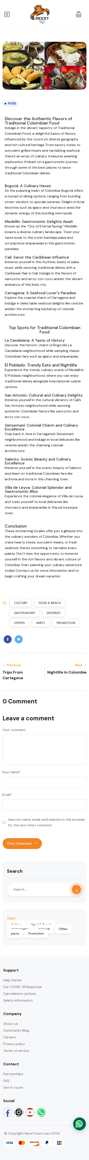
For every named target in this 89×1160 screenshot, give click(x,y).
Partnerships (13, 1074)
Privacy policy (14, 1044)
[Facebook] (7, 1112)
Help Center (12, 980)
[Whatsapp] (41, 1112)
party (40, 623)
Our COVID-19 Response (22, 987)
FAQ (6, 1080)
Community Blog (16, 1030)
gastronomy (24, 613)
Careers (9, 1037)
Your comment (14, 730)
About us (10, 1023)
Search (15, 871)
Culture (20, 603)
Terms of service (16, 1050)
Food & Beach (50, 603)
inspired (53, 613)
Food (12, 103)
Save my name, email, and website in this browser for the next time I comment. (46, 822)
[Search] (76, 889)
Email (7, 794)
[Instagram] (18, 1112)
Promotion (66, 623)
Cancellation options (19, 993)
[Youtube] (30, 1112)
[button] (78, 14)
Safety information (18, 1000)
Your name (11, 772)
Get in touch (13, 1087)
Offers (19, 623)
